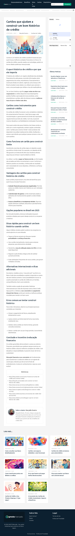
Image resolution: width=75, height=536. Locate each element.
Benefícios (27, 2)
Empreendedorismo (16, 2)
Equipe (31, 518)
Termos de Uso (56, 516)
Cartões (39, 2)
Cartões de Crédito (36, 33)
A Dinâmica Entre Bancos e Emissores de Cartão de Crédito (58, 98)
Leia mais (54, 80)
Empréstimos (47, 2)
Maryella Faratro (23, 33)
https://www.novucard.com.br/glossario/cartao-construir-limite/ (25, 387)
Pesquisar (67, 4)
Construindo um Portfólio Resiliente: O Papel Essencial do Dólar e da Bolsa (59, 119)
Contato (31, 520)
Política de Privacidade (58, 518)
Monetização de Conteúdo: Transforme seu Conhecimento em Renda (58, 131)
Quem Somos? (33, 516)
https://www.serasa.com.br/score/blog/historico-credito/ (24, 385)
